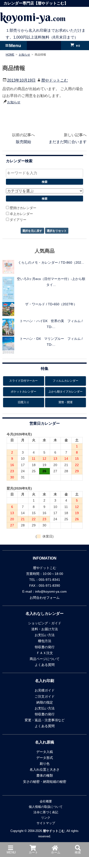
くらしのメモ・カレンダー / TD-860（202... (51, 262)
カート (33, 852)
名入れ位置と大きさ (45, 769)
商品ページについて (45, 659)
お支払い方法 (45, 635)
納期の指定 (44, 702)
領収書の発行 (45, 647)
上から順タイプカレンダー (65, 391)
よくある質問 (45, 665)
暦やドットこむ (54, 80)
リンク (45, 817)
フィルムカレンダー (65, 380)
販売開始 (23, 142)
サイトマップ (46, 823)
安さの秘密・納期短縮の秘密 (44, 781)
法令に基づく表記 (45, 812)
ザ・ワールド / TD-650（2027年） (51, 304)
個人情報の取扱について (46, 807)
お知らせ (13, 102)
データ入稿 (44, 752)
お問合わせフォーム (45, 597)
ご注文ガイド (45, 696)
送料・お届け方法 (44, 629)
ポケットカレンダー (23, 391)
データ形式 (44, 758)
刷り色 (45, 763)
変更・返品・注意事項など (45, 720)
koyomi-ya (33, 17)
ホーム (55, 852)
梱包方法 (44, 641)
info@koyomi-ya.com (51, 591)
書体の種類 (44, 775)
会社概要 (46, 801)
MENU (11, 852)
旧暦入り (23, 402)
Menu (15, 45)
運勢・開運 (65, 402)
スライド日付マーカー (23, 380)
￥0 (77, 46)
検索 (78, 852)
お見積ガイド (45, 690)
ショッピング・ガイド (44, 623)
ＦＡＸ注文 (44, 653)
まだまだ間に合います (68, 142)
